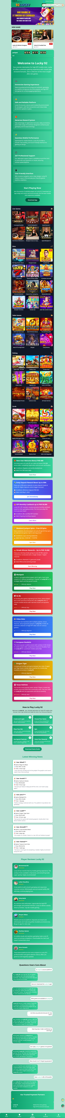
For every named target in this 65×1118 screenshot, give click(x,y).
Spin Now (32, 542)
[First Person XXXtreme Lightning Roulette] (22, 36)
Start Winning (32, 566)
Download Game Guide (32, 749)
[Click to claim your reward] (62, 1105)
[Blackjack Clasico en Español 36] (43, 36)
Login (44, 5)
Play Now (33, 588)
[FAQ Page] (62, 1099)
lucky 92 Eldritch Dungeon (20, 45)
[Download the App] (32, 16)
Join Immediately (32, 497)
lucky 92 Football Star (40, 45)
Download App (32, 200)
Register (50, 5)
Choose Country (49, 1)
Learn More (32, 520)
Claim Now (32, 475)
